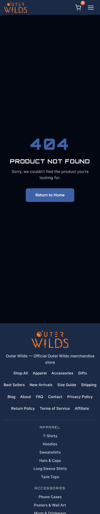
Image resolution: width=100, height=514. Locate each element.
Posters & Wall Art (50, 505)
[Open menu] (90, 7)
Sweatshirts (50, 452)
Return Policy (23, 408)
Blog (11, 396)
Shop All (20, 373)
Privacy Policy (80, 396)
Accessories (62, 373)
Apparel (40, 373)
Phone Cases (50, 497)
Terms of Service (55, 408)
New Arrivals (41, 384)
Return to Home (50, 194)
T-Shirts (50, 436)
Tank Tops (50, 477)
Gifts (82, 373)
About (25, 396)
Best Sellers (14, 384)
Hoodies (50, 444)
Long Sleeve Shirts (50, 468)
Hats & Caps (50, 460)
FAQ (39, 396)
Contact (55, 396)
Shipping (88, 384)
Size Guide (66, 384)
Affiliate (82, 408)
